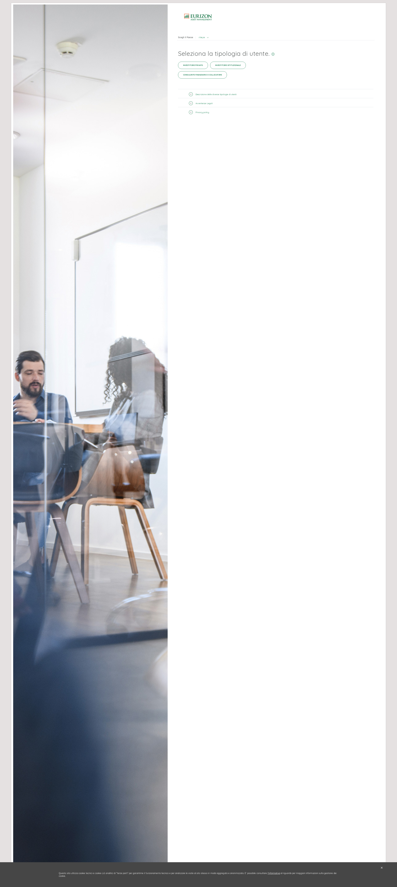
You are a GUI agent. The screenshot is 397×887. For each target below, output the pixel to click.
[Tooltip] (273, 53)
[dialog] (198, 443)
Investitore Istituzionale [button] (228, 65)
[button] (208, 39)
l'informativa (274, 873)
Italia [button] (202, 37)
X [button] (382, 868)
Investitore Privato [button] (193, 65)
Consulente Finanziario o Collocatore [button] (202, 75)
